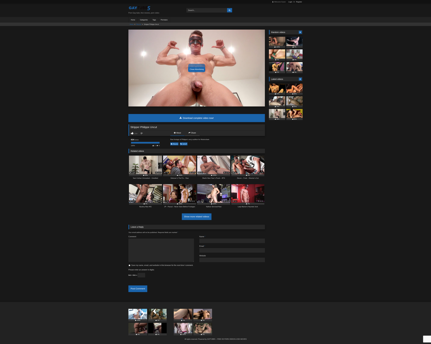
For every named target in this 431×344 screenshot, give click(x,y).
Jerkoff (184, 144)
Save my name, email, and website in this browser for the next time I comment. (162, 265)
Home (133, 20)
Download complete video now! (198, 118)
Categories (144, 20)
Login (290, 2)
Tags (154, 20)
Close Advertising (197, 69)
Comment (132, 237)
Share (193, 133)
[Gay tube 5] (139, 8)
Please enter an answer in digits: (141, 270)
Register (299, 2)
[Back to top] (424, 337)
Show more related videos (196, 216)
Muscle (138, 24)
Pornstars (164, 20)
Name (202, 237)
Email (202, 246)
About (178, 133)
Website (202, 256)
